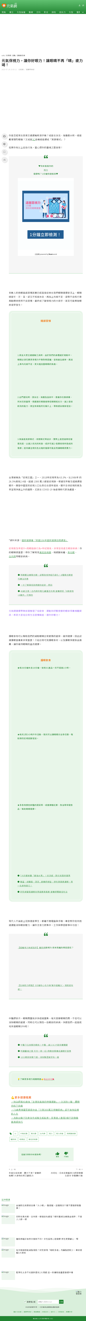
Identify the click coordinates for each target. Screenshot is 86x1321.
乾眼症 (22, 1139)
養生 (11, 12)
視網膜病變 (71, 1133)
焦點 (4, 12)
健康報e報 (31, 1302)
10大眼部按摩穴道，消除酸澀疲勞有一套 (39, 1057)
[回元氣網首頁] (12, 5)
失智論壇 (21, 12)
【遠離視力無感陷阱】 (28, 947)
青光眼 (71, 552)
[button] (83, 12)
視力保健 (59, 1133)
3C (33, 139)
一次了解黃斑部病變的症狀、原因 (36, 584)
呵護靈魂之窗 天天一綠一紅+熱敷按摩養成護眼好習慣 (45, 1050)
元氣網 (8, 55)
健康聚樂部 (27, 1312)
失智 (71, 12)
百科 (38, 12)
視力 (46, 169)
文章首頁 (61, 1312)
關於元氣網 (17, 1312)
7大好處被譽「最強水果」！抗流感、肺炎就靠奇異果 (45, 875)
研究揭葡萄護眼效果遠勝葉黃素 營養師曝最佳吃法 (44, 891)
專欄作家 (69, 1312)
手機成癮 (23, 1133)
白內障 (12, 556)
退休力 (62, 12)
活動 (13, 55)
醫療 (31, 12)
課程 (54, 12)
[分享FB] (4, 136)
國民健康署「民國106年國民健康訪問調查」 (45, 540)
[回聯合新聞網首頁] (4, 6)
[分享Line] (4, 144)
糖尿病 (42, 947)
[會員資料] (79, 5)
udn (3, 55)
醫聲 (79, 12)
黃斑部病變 (45, 552)
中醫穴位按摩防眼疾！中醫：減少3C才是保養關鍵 (44, 1044)
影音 (46, 12)
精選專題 (37, 1312)
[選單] (83, 5)
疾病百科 (45, 1312)
